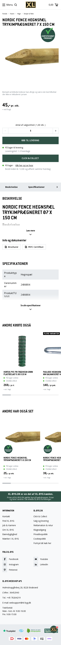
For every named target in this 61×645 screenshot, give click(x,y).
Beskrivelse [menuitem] (11, 187)
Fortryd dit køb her (42, 543)
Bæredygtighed (9, 534)
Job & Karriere (9, 525)
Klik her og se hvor (24, 165)
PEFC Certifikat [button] (36, 247)
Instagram (14, 564)
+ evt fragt (6, 109)
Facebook (13, 559)
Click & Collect (40, 516)
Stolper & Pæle (29, 14)
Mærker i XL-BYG (10, 539)
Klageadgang (39, 530)
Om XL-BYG (8, 530)
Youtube (44, 559)
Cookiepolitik (39, 539)
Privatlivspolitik (40, 534)
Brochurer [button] (13, 247)
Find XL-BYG (8, 521)
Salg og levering (41, 521)
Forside (4, 14)
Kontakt (6, 516)
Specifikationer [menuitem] (36, 187)
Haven (12, 14)
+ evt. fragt (7, 389)
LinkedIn (44, 564)
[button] (5, 131)
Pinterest (13, 569)
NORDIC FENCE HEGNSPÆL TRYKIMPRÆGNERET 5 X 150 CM (17, 459)
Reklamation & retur (43, 525)
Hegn (19, 14)
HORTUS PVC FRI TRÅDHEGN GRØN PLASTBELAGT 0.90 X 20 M (18, 373)
